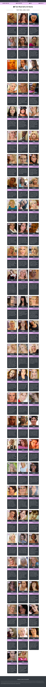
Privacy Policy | (8, 683)
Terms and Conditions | (3, 683)
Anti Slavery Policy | (12, 683)
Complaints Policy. (18, 683)
